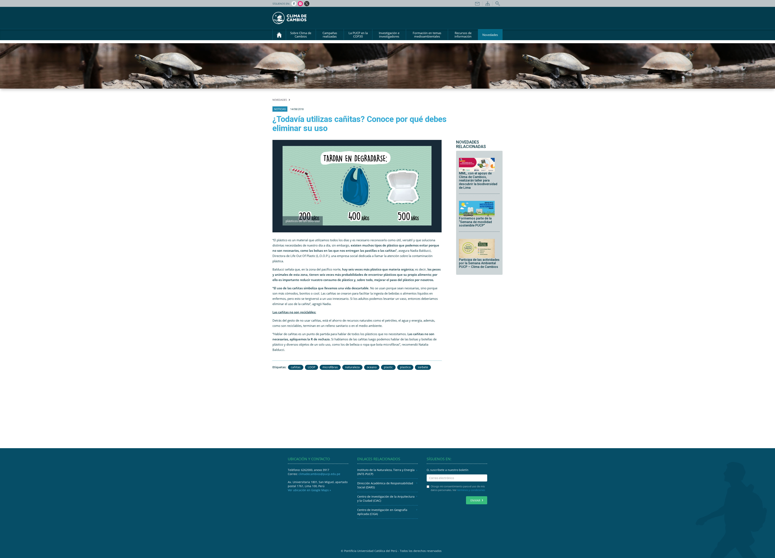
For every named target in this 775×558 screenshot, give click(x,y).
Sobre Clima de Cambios (300, 34)
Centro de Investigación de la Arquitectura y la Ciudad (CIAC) (386, 498)
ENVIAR (475, 500)
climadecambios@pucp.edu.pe (319, 474)
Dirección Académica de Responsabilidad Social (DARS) (385, 485)
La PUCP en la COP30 (358, 34)
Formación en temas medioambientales (427, 34)
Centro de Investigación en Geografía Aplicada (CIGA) (382, 512)
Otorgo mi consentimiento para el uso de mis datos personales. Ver (458, 488)
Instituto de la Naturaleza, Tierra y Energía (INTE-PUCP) (386, 472)
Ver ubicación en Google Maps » (309, 490)
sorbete (423, 367)
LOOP (311, 367)
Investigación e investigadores (389, 34)
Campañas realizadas (330, 34)
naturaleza (352, 367)
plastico (405, 367)
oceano (372, 367)
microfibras (330, 367)
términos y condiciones (471, 490)
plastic (388, 367)
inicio (279, 34)
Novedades (490, 35)
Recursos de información (463, 34)
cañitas (296, 367)
